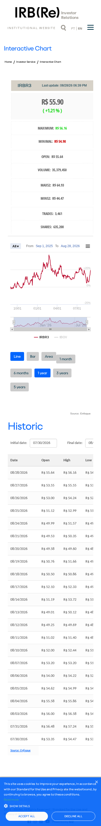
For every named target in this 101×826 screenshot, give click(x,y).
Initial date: (18, 443)
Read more (11, 799)
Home (8, 61)
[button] (50, 805)
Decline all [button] (73, 816)
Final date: (75, 443)
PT (73, 28)
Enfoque (85, 413)
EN (80, 28)
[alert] (50, 801)
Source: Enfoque (20, 750)
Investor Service (25, 61)
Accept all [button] (26, 816)
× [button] (96, 782)
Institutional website (32, 28)
